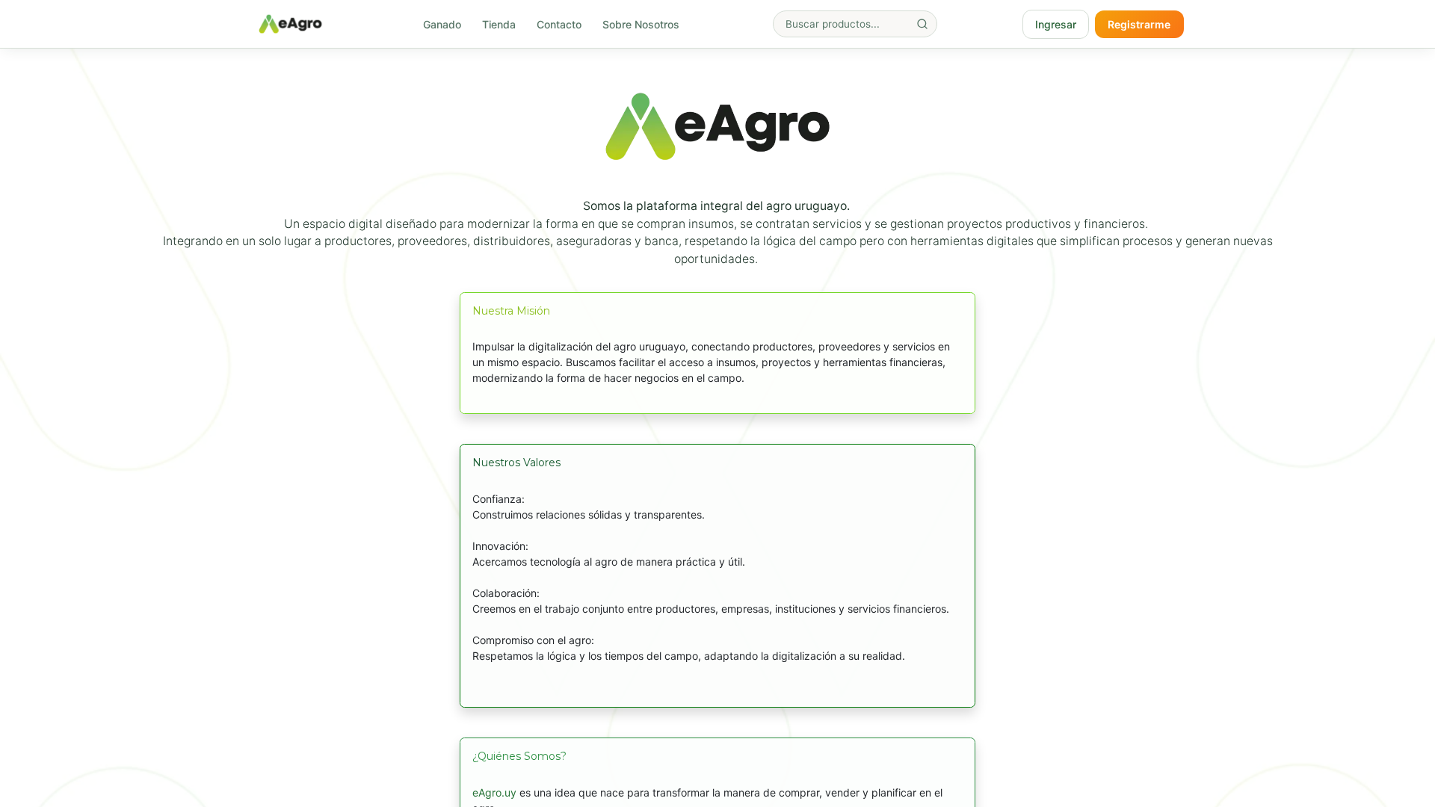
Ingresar (1055, 24)
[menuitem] (442, 24)
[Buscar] (922, 24)
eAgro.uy (494, 792)
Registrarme (1139, 24)
